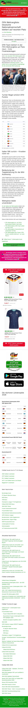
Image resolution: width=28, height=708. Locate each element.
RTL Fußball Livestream (8, 478)
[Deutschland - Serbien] (14, 418)
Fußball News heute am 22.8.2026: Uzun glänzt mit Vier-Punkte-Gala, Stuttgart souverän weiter (12, 546)
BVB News (4, 497)
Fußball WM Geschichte (8, 651)
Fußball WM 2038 (7, 660)
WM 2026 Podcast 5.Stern (9, 684)
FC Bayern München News (9, 495)
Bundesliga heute (6, 493)
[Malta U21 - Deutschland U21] (14, 461)
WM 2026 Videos (6, 693)
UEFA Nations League (7, 515)
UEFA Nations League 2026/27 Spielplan (12, 624)
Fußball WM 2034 (7, 658)
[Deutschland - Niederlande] (14, 432)
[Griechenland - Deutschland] (14, 422)
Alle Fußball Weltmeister (9, 654)
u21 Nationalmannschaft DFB (9, 528)
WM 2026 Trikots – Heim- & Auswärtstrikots (13, 689)
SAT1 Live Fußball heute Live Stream (11, 480)
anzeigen (14, 41)
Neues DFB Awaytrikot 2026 (9, 682)
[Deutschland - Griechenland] (14, 413)
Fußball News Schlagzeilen (9, 580)
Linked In (21, 704)
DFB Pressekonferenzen (8, 521)
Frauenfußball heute (7, 510)
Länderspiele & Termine (8, 524)
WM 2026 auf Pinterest (12, 704)
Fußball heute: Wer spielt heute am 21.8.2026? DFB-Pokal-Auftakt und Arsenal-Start (13, 557)
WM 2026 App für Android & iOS (15, 702)
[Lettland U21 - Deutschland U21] (14, 457)
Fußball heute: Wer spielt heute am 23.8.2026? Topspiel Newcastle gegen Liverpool (12, 566)
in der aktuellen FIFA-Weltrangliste (13, 56)
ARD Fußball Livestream (8, 474)
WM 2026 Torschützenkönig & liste (11, 691)
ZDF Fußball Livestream (8, 476)
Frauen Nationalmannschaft (9, 508)
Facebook (4, 704)
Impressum (5, 701)
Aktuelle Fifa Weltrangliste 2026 (10, 594)
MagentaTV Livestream (8, 482)
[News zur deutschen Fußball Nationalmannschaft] (9, 3)
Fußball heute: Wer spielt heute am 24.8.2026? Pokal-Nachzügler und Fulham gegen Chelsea (13, 552)
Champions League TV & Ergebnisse (11, 502)
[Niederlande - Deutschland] (14, 408)
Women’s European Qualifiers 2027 (12, 619)
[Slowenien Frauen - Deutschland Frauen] (14, 447)
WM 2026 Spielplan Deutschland (10, 676)
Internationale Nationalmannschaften (11, 513)
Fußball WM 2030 (7, 656)
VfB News (4, 499)
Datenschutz (12, 701)
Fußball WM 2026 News (8, 504)
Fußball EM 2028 (6, 647)
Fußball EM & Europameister (9, 645)
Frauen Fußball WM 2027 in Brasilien (12, 613)
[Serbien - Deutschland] (14, 427)
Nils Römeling (20, 699)
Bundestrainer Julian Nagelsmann (11, 517)
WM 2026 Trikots (6, 506)
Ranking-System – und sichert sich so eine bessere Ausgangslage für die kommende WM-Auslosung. (13, 64)
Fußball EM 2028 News (9, 649)
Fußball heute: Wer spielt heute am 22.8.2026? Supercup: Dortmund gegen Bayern (12, 541)
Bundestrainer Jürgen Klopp (9, 519)
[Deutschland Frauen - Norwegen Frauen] (14, 442)
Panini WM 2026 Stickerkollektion (10, 686)
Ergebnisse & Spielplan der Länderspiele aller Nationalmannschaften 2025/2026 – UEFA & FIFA (14, 598)
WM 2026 (4, 622)
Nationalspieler (6, 526)
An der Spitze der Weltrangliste (10, 206)
